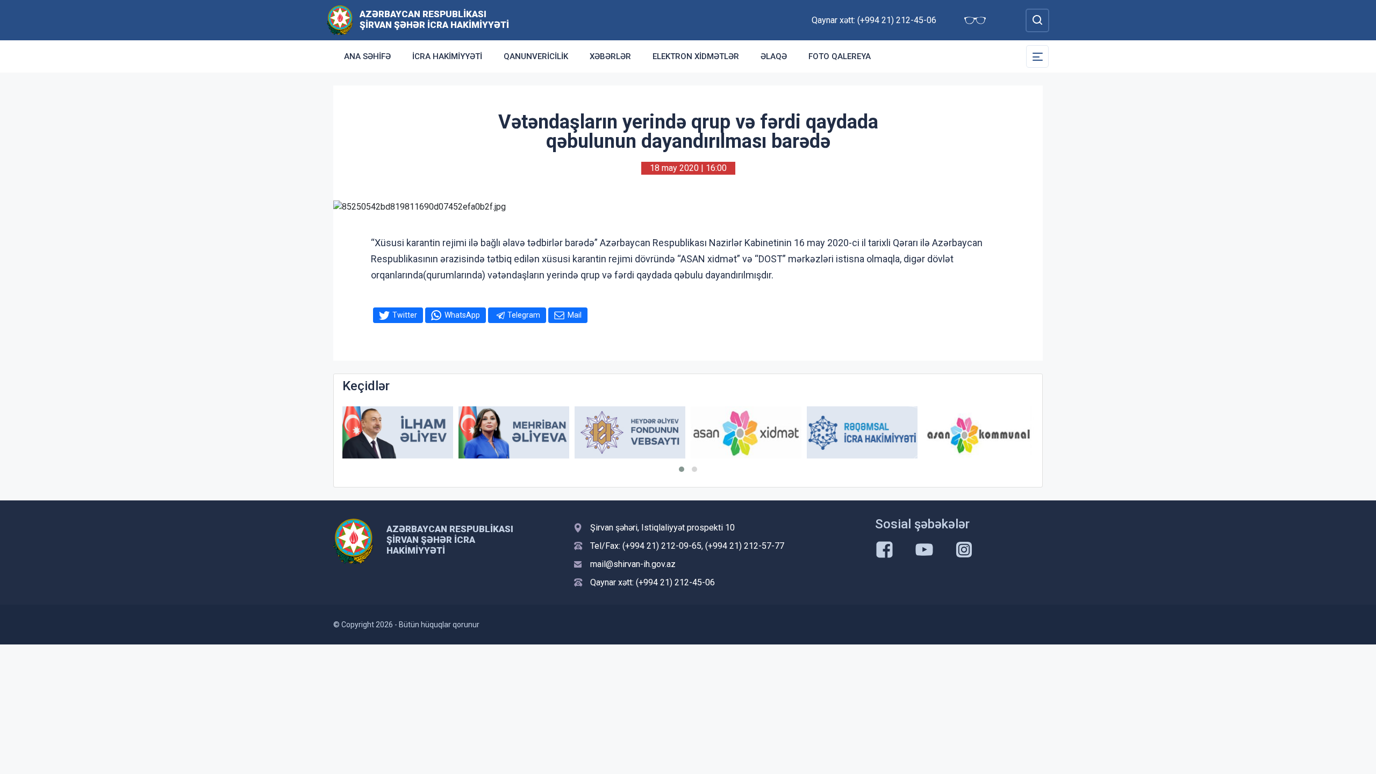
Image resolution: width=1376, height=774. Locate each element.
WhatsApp (462, 315)
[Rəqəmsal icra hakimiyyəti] (862, 432)
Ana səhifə (367, 56)
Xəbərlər (610, 56)
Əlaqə (774, 56)
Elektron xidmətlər (696, 56)
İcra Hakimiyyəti (447, 56)
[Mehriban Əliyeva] (513, 432)
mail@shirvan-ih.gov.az (633, 564)
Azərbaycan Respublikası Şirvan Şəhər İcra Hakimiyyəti (434, 19)
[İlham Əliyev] (397, 432)
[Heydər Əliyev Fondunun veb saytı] (630, 432)
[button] (681, 469)
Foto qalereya (839, 56)
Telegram (523, 315)
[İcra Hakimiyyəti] (340, 20)
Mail (575, 315)
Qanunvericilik (536, 56)
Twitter (404, 315)
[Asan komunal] (978, 432)
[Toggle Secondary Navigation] (1037, 56)
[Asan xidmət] (746, 432)
